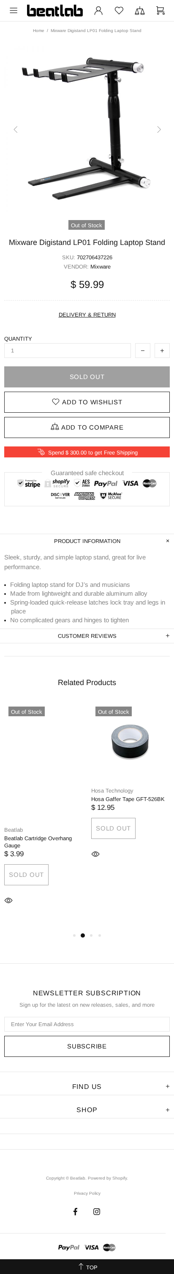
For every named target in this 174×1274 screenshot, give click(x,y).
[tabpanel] (43, 816)
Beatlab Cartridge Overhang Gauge (38, 842)
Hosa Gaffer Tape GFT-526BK (128, 799)
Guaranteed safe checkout (87, 472)
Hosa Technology (112, 791)
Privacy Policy (87, 1193)
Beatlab (55, 10)
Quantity (18, 339)
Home (38, 30)
